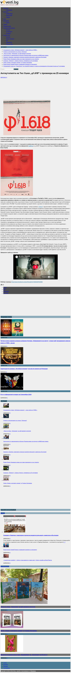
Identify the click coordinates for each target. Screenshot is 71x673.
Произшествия (7, 26)
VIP (7, 40)
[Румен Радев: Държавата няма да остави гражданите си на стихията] (6, 459)
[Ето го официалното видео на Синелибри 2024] (12, 389)
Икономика (6, 21)
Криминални (9, 13)
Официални (9, 10)
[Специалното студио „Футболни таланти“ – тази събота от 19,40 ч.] (6, 407)
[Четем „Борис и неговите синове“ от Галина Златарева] (6, 480)
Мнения (8, 30)
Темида (5, 24)
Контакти (5, 664)
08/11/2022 (3, 77)
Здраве (8, 17)
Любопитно (9, 42)
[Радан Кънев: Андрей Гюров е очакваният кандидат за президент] (6, 547)
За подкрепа (6, 668)
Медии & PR (9, 15)
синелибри (6, 291)
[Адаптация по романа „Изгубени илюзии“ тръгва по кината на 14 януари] (12, 364)
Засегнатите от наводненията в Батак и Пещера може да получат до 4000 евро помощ (25, 441)
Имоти (7, 22)
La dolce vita (6, 35)
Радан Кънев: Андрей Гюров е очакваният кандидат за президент (20, 550)
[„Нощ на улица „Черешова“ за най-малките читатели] (6, 428)
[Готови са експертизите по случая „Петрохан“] (6, 417)
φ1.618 (5, 288)
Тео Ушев (5, 293)
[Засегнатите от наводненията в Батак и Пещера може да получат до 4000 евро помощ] (6, 438)
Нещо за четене (10, 39)
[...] (64, 542)
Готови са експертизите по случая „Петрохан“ (15, 420)
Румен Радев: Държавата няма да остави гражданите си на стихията (21, 462)
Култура (8, 37)
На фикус (8, 33)
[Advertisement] (35, 89)
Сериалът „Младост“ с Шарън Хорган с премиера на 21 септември (20, 473)
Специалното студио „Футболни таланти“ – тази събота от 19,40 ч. (20, 410)
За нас (5, 663)
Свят (4, 19)
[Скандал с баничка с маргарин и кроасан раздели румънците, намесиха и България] (6, 449)
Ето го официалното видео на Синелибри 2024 (16, 394)
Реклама (5, 666)
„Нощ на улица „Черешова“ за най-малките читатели (17, 431)
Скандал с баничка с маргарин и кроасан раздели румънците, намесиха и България (24, 452)
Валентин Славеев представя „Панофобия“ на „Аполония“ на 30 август (24, 655)
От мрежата (9, 31)
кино (4, 289)
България (5, 12)
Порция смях (9, 44)
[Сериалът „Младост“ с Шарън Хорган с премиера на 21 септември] (6, 470)
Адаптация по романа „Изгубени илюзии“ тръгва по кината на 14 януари (24, 369)
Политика (5, 8)
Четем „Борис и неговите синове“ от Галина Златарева (17, 483)
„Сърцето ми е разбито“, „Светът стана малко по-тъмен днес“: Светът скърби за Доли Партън (27, 560)
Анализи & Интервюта (9, 28)
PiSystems (33, 671)
